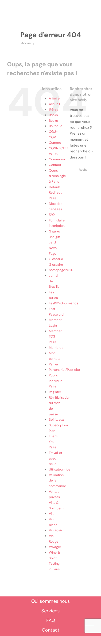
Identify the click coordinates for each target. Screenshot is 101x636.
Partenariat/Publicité (64, 370)
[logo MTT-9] (54, 13)
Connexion (57, 159)
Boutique (55, 126)
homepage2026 (61, 270)
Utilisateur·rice (59, 469)
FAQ (52, 215)
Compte (55, 142)
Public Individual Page (56, 380)
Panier (53, 364)
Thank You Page (53, 441)
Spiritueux (56, 419)
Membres (56, 348)
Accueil (26, 43)
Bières (53, 109)
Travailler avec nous (55, 458)
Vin (51, 513)
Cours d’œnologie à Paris (57, 176)
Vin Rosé (55, 530)
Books (53, 115)
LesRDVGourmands (63, 303)
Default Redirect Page (55, 192)
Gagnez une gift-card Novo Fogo (55, 242)
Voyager (55, 547)
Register (55, 392)
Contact (55, 165)
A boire (54, 98)
